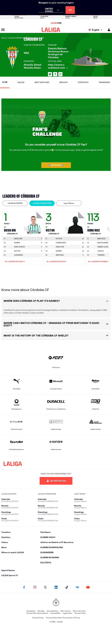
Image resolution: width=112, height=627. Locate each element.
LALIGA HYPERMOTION (42, 203)
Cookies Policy (38, 618)
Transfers (104, 82)
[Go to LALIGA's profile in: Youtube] (88, 587)
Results (63, 82)
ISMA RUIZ (60, 255)
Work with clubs (79, 611)
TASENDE (101, 255)
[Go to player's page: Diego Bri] (34, 222)
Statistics (83, 82)
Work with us (66, 611)
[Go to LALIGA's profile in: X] (50, 74)
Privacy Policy (80, 613)
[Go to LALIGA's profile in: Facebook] (24, 587)
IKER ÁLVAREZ (102, 243)
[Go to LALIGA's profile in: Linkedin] (56, 587)
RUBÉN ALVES (102, 247)
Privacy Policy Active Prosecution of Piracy (63, 618)
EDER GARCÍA (19, 247)
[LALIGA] (51, 30)
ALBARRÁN (18, 255)
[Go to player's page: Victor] (75, 222)
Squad (20, 82)
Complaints (30, 611)
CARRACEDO (61, 243)
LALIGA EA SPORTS (15, 203)
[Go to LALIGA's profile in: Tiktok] (66, 587)
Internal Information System (37, 613)
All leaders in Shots (55, 261)
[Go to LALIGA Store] (56, 23)
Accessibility (55, 613)
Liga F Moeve (69, 203)
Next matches (42, 82)
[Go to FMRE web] (56, 603)
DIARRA (17, 243)
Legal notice (67, 613)
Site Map (41, 611)
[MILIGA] (108, 30)
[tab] (15, 203)
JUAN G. (100, 251)
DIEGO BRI (60, 247)
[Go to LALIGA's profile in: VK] (77, 587)
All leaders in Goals (14, 261)
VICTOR (17, 251)
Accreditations (52, 611)
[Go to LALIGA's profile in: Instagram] (60, 74)
